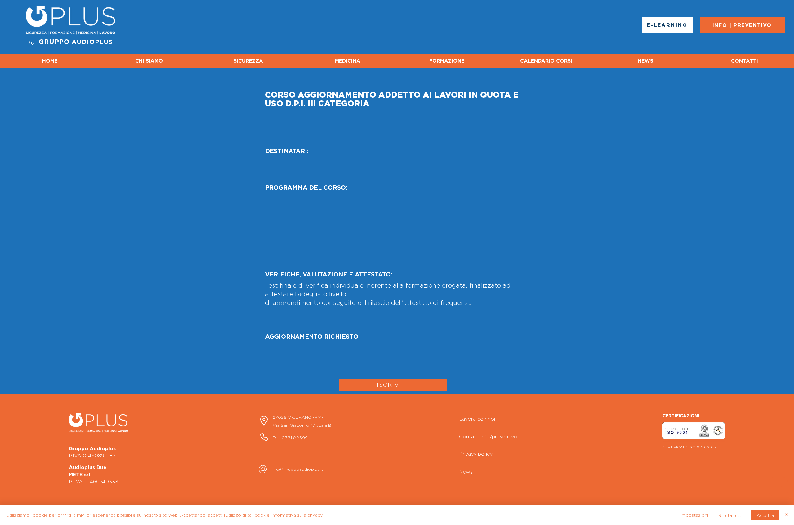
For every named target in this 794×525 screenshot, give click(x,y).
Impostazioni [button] (694, 515)
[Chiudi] (786, 515)
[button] (693, 430)
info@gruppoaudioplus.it (297, 469)
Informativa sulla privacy (297, 515)
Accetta (765, 515)
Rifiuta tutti (730, 515)
